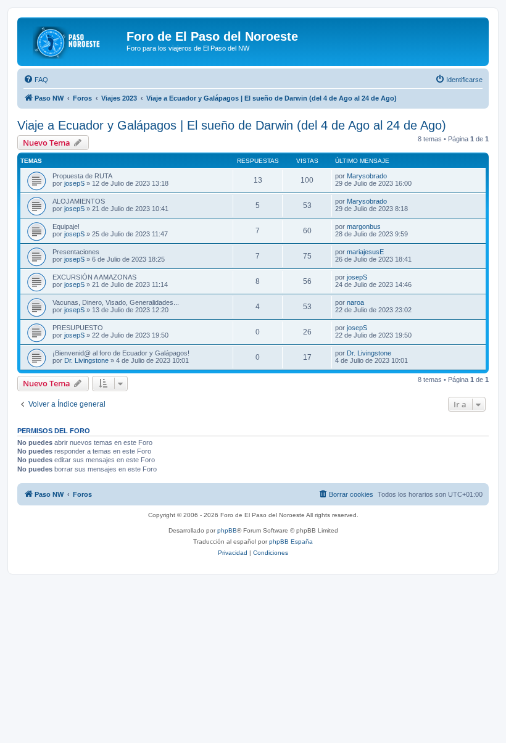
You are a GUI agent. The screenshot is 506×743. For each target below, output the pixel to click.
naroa (355, 302)
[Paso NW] (73, 40)
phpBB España (291, 541)
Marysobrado (367, 176)
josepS (74, 183)
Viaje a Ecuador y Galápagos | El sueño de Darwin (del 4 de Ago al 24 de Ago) (231, 125)
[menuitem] (35, 79)
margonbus (364, 226)
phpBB (227, 530)
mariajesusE (365, 251)
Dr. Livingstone (86, 360)
